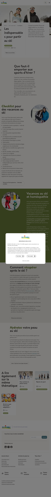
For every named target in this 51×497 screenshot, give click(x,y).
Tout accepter (30, 256)
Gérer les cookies (25, 260)
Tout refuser (18, 256)
